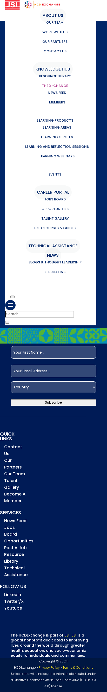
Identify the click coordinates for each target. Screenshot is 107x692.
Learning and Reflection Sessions (57, 146)
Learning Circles (57, 137)
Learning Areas (57, 127)
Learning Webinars (57, 156)
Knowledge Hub (53, 69)
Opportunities (55, 208)
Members (57, 102)
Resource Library (55, 76)
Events (55, 174)
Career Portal (53, 192)
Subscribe (53, 402)
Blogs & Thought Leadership (55, 262)
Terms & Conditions (78, 667)
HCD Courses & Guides (55, 228)
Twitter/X (14, 601)
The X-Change (55, 85)
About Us (53, 15)
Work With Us (55, 32)
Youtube (13, 608)
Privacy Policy (49, 667)
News (53, 255)
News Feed (57, 92)
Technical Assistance (53, 246)
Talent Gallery (55, 218)
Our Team (55, 22)
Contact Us (55, 51)
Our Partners (55, 41)
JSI (67, 635)
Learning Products (55, 120)
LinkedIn (12, 595)
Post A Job (15, 548)
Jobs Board (55, 199)
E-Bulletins (55, 271)
